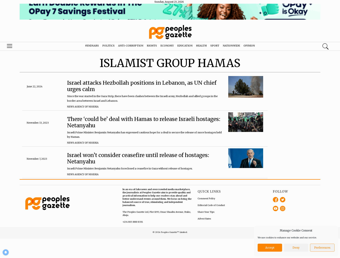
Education (184, 45)
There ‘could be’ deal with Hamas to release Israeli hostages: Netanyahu (143, 122)
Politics (108, 45)
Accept (269, 247)
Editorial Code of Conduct (211, 205)
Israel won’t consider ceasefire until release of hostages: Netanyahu (138, 158)
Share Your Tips (206, 212)
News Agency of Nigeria (82, 106)
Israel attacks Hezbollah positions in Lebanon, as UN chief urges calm (142, 85)
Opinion (249, 45)
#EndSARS (92, 45)
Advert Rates (204, 218)
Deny (296, 247)
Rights (152, 45)
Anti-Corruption (130, 45)
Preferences (322, 247)
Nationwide (231, 45)
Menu (18, 46)
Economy (167, 45)
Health (201, 45)
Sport (214, 45)
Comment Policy (206, 198)
